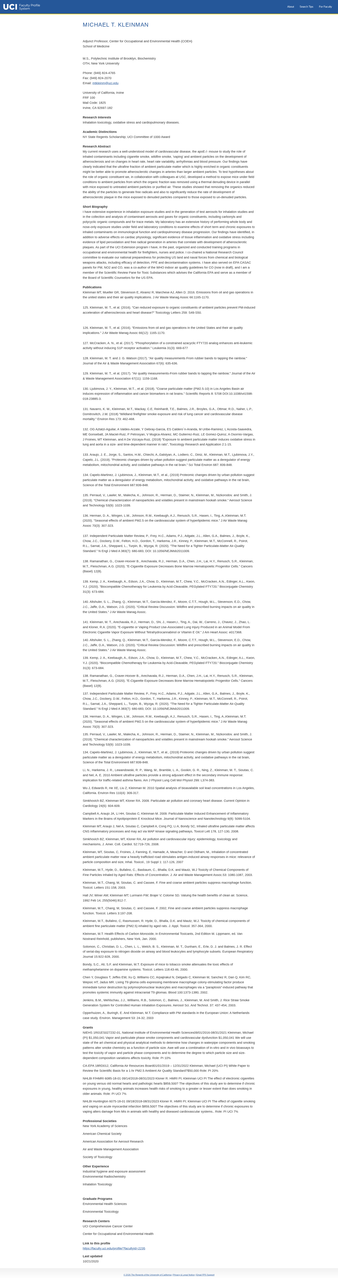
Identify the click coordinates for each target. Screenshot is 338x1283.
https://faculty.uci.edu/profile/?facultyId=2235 (114, 1248)
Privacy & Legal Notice (184, 1275)
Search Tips (306, 6)
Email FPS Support (205, 1275)
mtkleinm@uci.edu (105, 83)
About (290, 6)
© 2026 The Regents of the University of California (147, 1275)
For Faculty (325, 6)
